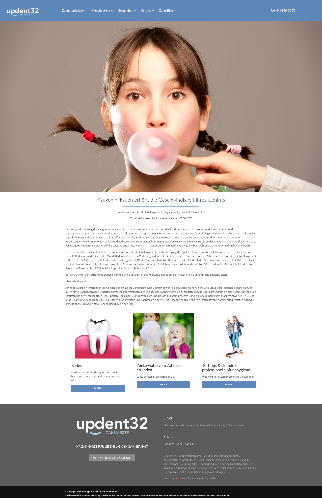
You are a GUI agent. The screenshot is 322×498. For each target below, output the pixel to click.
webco (214, 478)
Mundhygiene (101, 10)
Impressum (192, 425)
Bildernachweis (235, 425)
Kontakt (180, 425)
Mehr (98, 388)
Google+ (189, 443)
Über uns (169, 425)
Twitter (179, 443)
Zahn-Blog (166, 10)
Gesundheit (126, 10)
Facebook (169, 443)
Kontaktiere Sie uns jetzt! (112, 457)
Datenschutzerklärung (212, 425)
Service (146, 10)
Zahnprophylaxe (73, 10)
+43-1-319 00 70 (284, 10)
